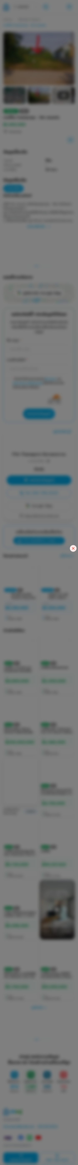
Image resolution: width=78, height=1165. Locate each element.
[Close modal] (73, 548)
